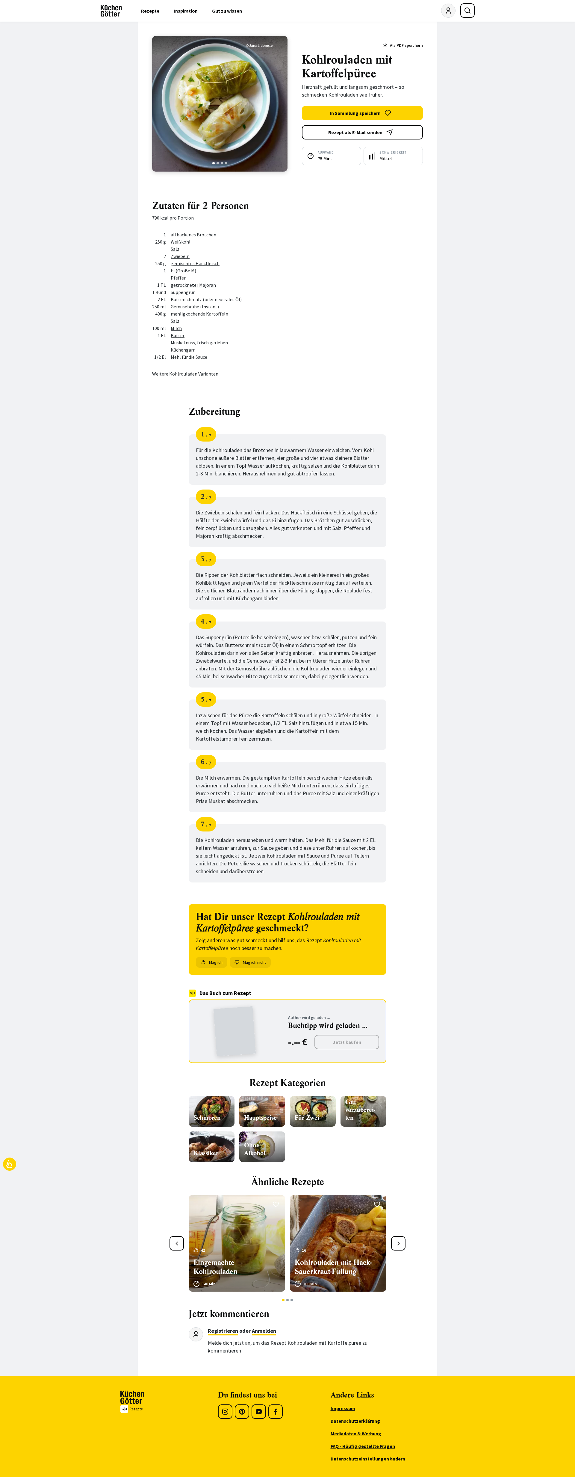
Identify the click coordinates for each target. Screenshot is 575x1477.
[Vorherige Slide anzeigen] (177, 1243)
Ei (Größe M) (183, 271)
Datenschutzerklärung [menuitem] (355, 1421)
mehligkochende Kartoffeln (199, 314)
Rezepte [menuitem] (150, 11)
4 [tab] (226, 163)
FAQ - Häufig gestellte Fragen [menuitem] (363, 1446)
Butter (177, 335)
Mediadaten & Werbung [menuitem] (356, 1434)
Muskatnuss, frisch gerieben (199, 343)
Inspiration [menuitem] (186, 11)
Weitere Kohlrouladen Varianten (185, 374)
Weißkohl (180, 242)
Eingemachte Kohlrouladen (215, 1267)
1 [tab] (214, 163)
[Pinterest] (242, 1411)
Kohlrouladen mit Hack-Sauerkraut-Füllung (333, 1267)
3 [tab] (222, 163)
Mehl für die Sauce (189, 357)
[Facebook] (275, 1411)
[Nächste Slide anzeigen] (398, 1243)
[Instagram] (225, 1411)
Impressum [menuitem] (343, 1408)
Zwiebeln (180, 256)
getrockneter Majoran (193, 285)
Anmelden (264, 1330)
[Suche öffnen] (467, 10)
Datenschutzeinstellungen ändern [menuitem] (368, 1459)
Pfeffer (178, 278)
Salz (175, 249)
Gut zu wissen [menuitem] (227, 11)
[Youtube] (259, 1411)
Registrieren (223, 1330)
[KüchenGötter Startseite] (111, 11)
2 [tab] (218, 163)
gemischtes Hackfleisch (195, 263)
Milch (176, 328)
